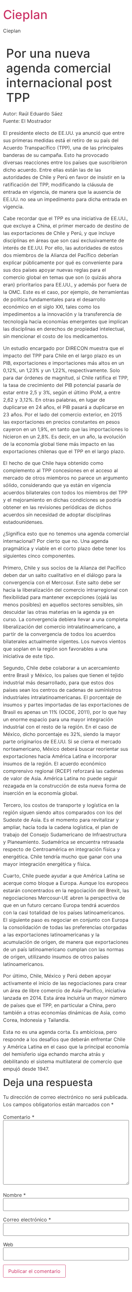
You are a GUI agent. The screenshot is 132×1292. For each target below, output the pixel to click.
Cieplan (25, 14)
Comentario (18, 1117)
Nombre (14, 1195)
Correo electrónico (27, 1219)
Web (8, 1244)
